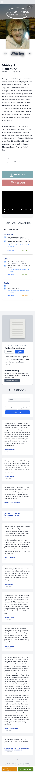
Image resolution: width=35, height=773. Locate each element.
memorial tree (24, 159)
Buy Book (19, 352)
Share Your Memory (12, 380)
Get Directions (10, 250)
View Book (9, 352)
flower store (23, 162)
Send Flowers (24, 295)
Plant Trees (24, 250)
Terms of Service (22, 765)
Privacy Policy (12, 765)
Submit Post (17, 412)
